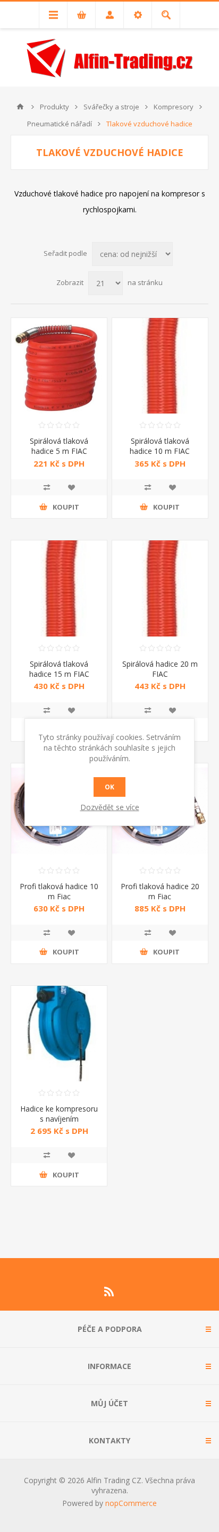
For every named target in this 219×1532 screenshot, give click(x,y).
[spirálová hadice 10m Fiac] (160, 366)
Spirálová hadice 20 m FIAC (160, 669)
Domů (20, 106)
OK (109, 786)
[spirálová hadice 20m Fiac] (160, 588)
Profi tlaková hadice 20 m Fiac (160, 891)
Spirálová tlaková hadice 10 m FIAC (160, 446)
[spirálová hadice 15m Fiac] (59, 588)
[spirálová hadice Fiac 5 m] (59, 366)
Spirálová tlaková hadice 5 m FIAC (59, 446)
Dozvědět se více (109, 807)
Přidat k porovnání (47, 487)
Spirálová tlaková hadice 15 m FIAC (59, 669)
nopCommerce (131, 1503)
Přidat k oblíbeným (71, 487)
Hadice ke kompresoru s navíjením (59, 1114)
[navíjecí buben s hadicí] (59, 1033)
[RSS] (109, 1291)
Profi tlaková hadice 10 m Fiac (59, 891)
